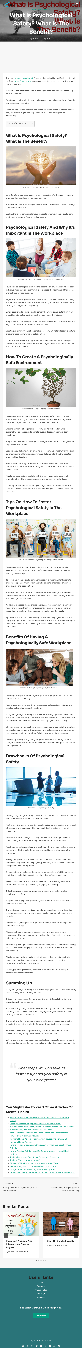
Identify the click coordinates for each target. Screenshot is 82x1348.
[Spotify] (50, 1346)
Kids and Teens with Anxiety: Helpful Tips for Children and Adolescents (42, 1127)
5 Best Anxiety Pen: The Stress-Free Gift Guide (31, 1130)
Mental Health (44, 9)
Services (41, 1297)
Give (41, 1282)
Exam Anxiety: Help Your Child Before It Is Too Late (33, 1166)
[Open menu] (76, 4)
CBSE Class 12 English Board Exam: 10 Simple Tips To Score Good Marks (42, 1172)
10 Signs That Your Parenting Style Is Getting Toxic (33, 1169)
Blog (34, 9)
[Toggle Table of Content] (30, 124)
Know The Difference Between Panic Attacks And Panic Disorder (39, 1133)
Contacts (41, 1286)
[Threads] (54, 1346)
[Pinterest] (59, 1346)
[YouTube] (41, 1346)
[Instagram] (32, 1346)
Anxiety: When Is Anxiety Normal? (25, 1160)
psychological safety (24, 78)
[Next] (76, 1235)
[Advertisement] (41, 57)
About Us (41, 1294)
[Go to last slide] (6, 1235)
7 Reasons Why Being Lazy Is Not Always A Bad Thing (34, 1163)
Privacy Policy (41, 1290)
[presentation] (21, 1224)
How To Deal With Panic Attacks (24, 1136)
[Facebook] (23, 1346)
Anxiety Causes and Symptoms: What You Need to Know (35, 1124)
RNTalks (35, 39)
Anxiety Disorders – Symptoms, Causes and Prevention (34, 1157)
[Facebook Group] (37, 1346)
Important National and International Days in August (19, 1244)
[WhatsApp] (45, 1346)
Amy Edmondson (23, 81)
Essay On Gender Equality (60, 1241)
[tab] (36, 1260)
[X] (28, 1346)
